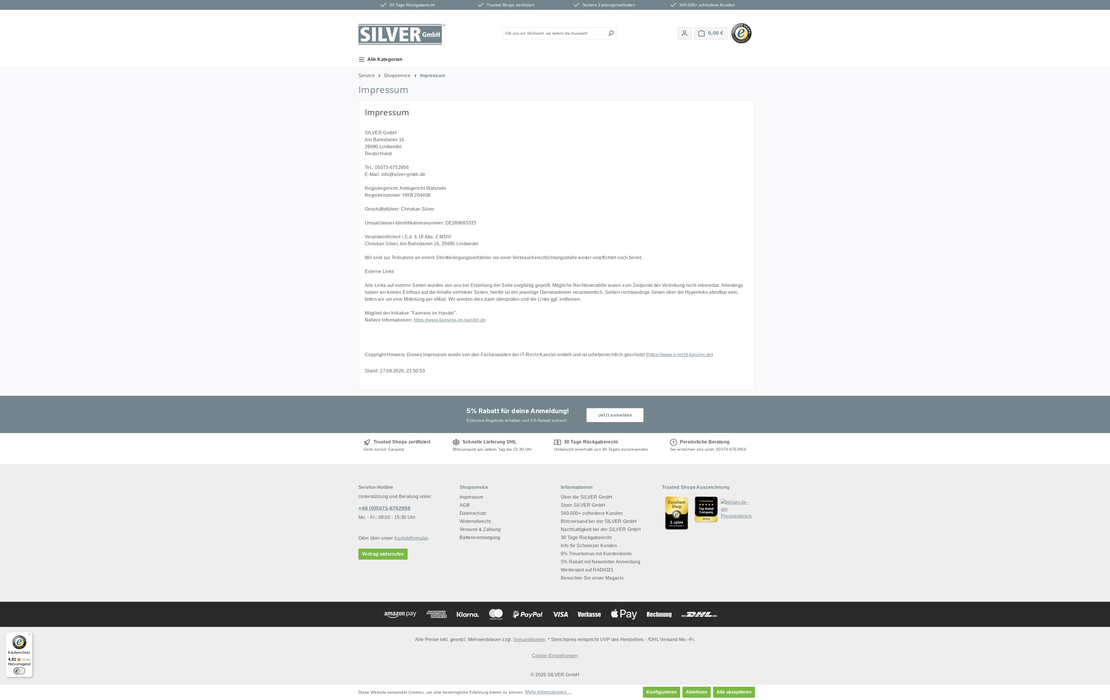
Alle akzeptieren (734, 692)
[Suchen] (611, 33)
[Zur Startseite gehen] (401, 34)
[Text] (706, 513)
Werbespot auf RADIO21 (587, 569)
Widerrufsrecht (475, 521)
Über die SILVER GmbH (586, 497)
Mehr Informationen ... (548, 692)
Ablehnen (696, 692)
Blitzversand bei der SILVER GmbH (599, 521)
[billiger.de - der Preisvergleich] (736, 513)
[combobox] (553, 33)
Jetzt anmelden (615, 415)
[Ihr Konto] (684, 33)
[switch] (19, 670)
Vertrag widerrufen (383, 554)
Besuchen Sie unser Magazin (592, 577)
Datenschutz (473, 513)
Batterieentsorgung (480, 537)
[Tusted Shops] (741, 32)
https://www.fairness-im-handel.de (450, 319)
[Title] (676, 513)
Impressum (471, 497)
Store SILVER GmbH (583, 505)
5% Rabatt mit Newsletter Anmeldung (600, 561)
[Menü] (29, 635)
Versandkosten (529, 639)
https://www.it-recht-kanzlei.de (679, 354)
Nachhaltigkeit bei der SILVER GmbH (601, 529)
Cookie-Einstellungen (555, 655)
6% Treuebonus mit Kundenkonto (596, 553)
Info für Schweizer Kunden (589, 545)
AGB (465, 505)
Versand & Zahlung (480, 529)
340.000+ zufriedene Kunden (592, 513)
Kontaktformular (411, 538)
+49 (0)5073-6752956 (384, 508)
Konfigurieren (661, 692)
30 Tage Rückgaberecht (586, 537)
